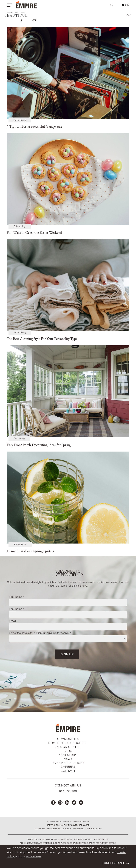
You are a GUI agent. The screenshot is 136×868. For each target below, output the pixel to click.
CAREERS (68, 767)
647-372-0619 (68, 791)
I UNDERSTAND (113, 863)
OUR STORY (68, 755)
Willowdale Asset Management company (69, 822)
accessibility (79, 829)
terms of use (33, 856)
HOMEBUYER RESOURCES (68, 743)
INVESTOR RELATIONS (68, 763)
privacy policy (63, 829)
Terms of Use (95, 829)
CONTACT (68, 771)
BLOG (68, 751)
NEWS (68, 759)
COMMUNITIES (68, 739)
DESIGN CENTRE (68, 747)
